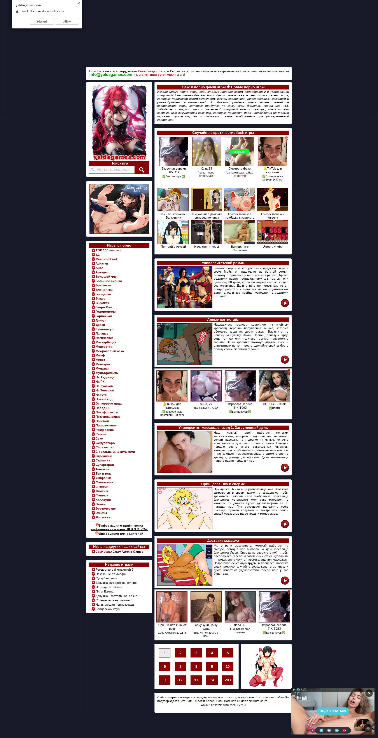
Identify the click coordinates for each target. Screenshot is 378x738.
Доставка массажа (223, 540)
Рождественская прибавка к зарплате (239, 215)
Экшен (100, 504)
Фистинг (102, 491)
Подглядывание (108, 416)
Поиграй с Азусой (173, 246)
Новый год (104, 399)
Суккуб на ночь (106, 578)
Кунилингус (105, 329)
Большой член (107, 276)
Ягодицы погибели (109, 587)
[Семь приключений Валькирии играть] (173, 210)
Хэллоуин (103, 499)
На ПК (100, 381)
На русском (104, 386)
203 (228, 680)
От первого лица (109, 403)
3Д (98, 254)
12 (180, 680)
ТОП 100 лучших (108, 250)
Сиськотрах (105, 447)
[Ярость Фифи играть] (273, 243)
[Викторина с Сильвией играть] (239, 243)
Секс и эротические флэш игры (223, 704)
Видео (100, 298)
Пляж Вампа (105, 591)
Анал (99, 268)
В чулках (102, 303)
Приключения (106, 425)
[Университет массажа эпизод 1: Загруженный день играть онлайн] (284, 471)
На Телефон (105, 390)
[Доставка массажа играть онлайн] (284, 584)
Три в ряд (103, 473)
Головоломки (106, 311)
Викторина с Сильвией (239, 248)
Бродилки (103, 294)
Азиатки (102, 263)
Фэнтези (102, 495)
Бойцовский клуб (108, 609)
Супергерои (105, 464)
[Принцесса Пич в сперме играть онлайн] (284, 527)
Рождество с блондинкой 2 (114, 569)
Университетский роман (223, 263)
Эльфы (101, 513)
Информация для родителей (121, 533)
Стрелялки (104, 456)
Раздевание (105, 429)
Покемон (102, 421)
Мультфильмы (107, 373)
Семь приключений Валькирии (173, 215)
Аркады (102, 272)
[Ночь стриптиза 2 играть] (206, 243)
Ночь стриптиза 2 (206, 246)
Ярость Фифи (273, 246)
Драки (100, 324)
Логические (105, 338)
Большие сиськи (109, 281)
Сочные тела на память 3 (114, 600)
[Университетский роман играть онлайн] (284, 306)
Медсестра (104, 346)
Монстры (103, 364)
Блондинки (104, 289)
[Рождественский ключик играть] (273, 210)
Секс (99, 438)
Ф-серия (102, 486)
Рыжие (101, 434)
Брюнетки (103, 285)
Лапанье (102, 333)
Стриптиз (103, 460)
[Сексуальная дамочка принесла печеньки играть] (206, 210)
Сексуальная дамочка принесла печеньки (206, 215)
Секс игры (104, 551)
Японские (103, 517)
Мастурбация (106, 342)
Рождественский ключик (272, 215)
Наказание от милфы (111, 574)
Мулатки (102, 368)
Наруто (101, 394)
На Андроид (105, 377)
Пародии (102, 408)
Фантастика (105, 482)
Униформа (104, 478)
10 (228, 666)
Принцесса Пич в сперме (223, 484)
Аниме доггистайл (223, 319)
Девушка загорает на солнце (116, 582)
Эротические (106, 508)
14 (212, 680)
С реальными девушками (115, 451)
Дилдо (101, 320)
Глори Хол (104, 307)
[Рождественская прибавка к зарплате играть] (239, 210)
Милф (100, 355)
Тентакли (103, 469)
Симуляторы (106, 443)
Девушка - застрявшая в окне (116, 596)
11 (165, 680)
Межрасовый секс (110, 351)
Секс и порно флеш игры (204, 87)
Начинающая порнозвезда (115, 604)
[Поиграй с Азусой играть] (173, 243)
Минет (100, 359)
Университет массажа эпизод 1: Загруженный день (223, 427)
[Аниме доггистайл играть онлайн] (284, 363)
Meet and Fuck (107, 259)
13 (196, 680)
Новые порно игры (248, 87)
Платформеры (107, 412)
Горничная (104, 316)
